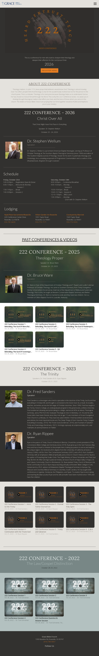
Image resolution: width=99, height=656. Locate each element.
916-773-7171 (40, 222)
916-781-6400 (9, 222)
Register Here (49, 70)
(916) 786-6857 (49, 642)
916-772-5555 (72, 222)
